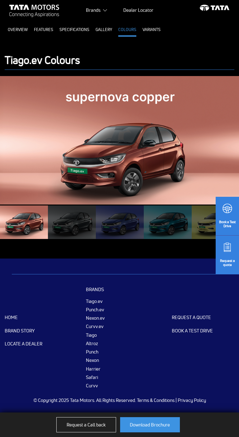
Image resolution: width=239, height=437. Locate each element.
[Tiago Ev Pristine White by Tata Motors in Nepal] (168, 222)
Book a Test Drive (192, 330)
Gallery (104, 29)
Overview (18, 29)
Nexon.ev (95, 318)
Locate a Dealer (23, 343)
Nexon (92, 360)
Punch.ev (95, 309)
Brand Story (20, 330)
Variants (152, 29)
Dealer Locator (138, 10)
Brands (93, 10)
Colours (127, 29)
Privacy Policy (192, 400)
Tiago (91, 335)
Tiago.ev (94, 301)
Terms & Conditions (156, 400)
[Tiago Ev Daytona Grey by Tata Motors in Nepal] (120, 222)
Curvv (92, 385)
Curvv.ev (95, 326)
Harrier (93, 369)
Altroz (92, 343)
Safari (92, 377)
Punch (92, 351)
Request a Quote (191, 317)
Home (11, 317)
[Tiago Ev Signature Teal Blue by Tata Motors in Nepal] (72, 222)
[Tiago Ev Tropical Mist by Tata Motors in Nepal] (24, 222)
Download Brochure (150, 425)
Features (43, 29)
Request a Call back (86, 425)
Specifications (74, 29)
